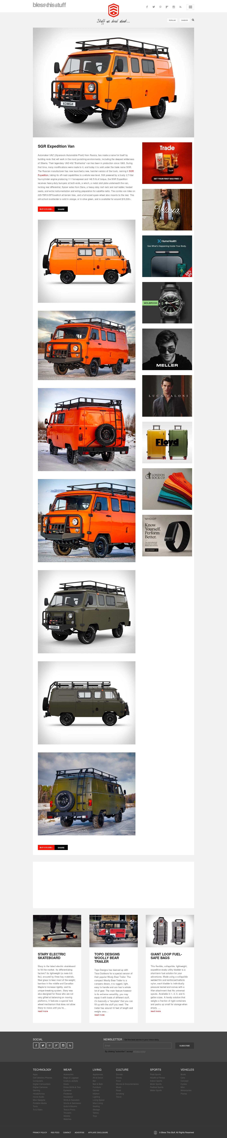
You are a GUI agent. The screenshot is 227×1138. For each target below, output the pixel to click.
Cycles (184, 1083)
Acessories (68, 1074)
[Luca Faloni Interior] (167, 396)
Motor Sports (156, 1083)
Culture (122, 1069)
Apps (35, 1074)
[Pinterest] (160, 7)
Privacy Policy (40, 1132)
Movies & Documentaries (127, 1083)
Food (118, 1080)
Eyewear (67, 1090)
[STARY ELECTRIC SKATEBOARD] (57, 931)
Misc (183, 1087)
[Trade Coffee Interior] (167, 163)
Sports (155, 1069)
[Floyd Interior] (167, 442)
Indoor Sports (156, 1080)
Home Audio (38, 1096)
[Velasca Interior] (167, 209)
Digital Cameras (40, 1087)
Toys (95, 1115)
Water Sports (156, 1090)
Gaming (36, 1090)
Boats (183, 1074)
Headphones (39, 1093)
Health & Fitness (157, 1077)
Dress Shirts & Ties (72, 1087)
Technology (42, 1069)
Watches (67, 1119)
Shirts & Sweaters (71, 1099)
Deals (66, 1083)
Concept (184, 1080)
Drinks (119, 1077)
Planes (184, 1093)
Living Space (99, 1099)
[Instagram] (173, 7)
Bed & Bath (98, 1083)
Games (96, 1090)
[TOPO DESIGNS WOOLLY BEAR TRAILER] (113, 931)
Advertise (79, 1132)
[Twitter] (154, 7)
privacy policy (139, 1051)
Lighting (96, 1096)
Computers (38, 1080)
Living (97, 1069)
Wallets (66, 1115)
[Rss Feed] (180, 7)
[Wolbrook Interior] (167, 303)
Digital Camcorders (41, 1083)
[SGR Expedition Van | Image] (113, 82)
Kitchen (96, 1093)
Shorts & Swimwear (72, 1103)
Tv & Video (38, 1109)
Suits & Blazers (70, 1106)
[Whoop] (167, 535)
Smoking (120, 1093)
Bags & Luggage (71, 1077)
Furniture (97, 1087)
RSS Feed (55, 1132)
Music (118, 1087)
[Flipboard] (167, 7)
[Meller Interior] (167, 349)
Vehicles (187, 1069)
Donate (119, 1074)
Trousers (67, 1112)
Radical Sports (156, 1087)
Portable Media (40, 1103)
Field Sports (155, 1074)
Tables (96, 1112)
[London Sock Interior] (167, 489)
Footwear (67, 1093)
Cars (183, 1077)
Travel (118, 1096)
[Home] (113, 10)
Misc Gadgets (39, 1099)
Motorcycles (186, 1090)
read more (43, 1011)
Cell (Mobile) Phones (42, 1077)
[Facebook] (147, 7)
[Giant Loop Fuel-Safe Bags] (170, 931)
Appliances (98, 1074)
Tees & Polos (69, 1109)
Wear (67, 1069)
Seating (96, 1106)
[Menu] (190, 7)
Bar (94, 1080)
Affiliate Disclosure (98, 1132)
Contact (67, 1132)
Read (118, 1090)
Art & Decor (98, 1077)
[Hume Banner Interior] (167, 256)
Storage (96, 1109)
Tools (35, 1106)
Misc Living (98, 1103)
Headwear (68, 1096)
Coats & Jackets (70, 1080)
